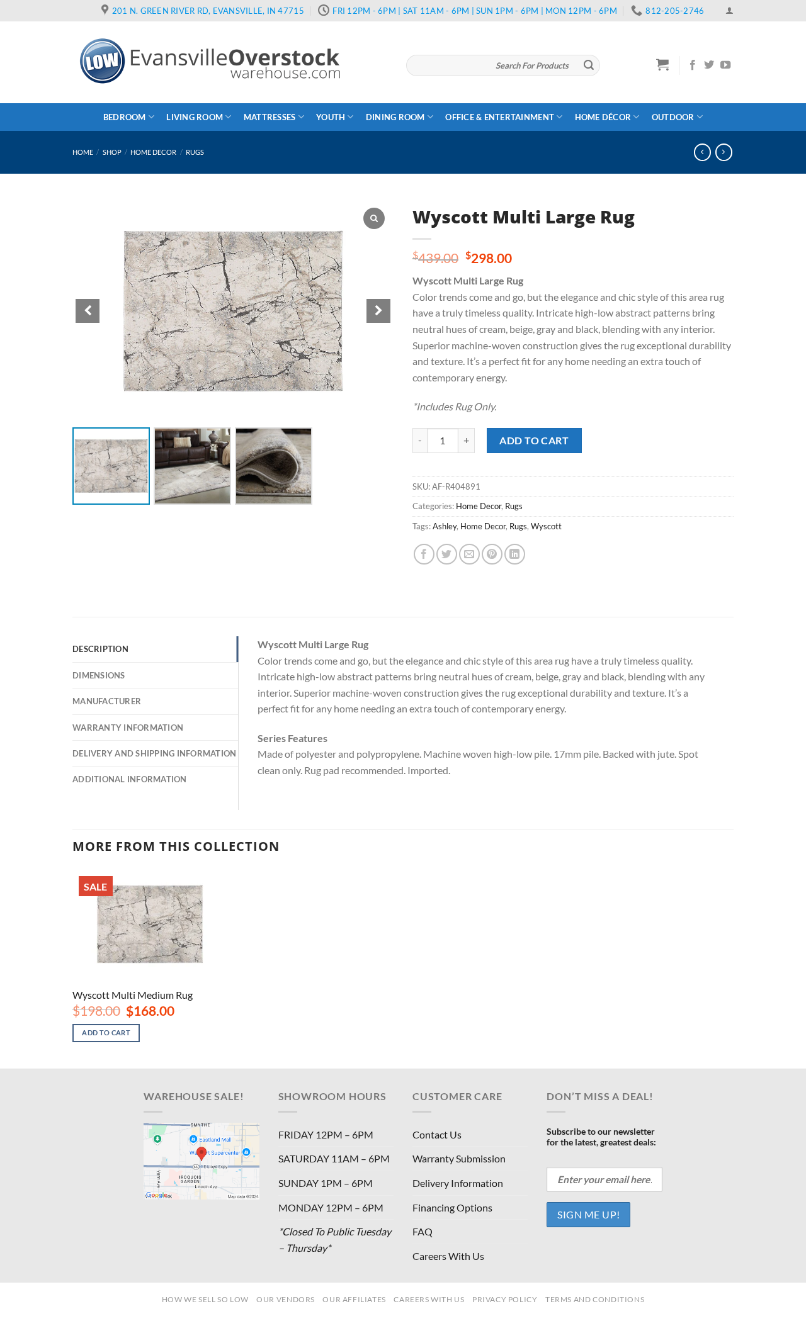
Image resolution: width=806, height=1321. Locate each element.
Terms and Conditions (594, 1299)
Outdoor (673, 117)
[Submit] (588, 65)
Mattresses (270, 117)
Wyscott (546, 526)
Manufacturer (106, 701)
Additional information (129, 779)
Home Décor (603, 117)
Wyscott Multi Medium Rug (132, 995)
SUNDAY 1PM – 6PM (325, 1183)
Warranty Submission (459, 1158)
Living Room (194, 117)
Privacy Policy (505, 1299)
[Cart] (662, 64)
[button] (378, 311)
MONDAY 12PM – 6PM (330, 1207)
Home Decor (153, 152)
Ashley (445, 526)
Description (100, 649)
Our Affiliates (354, 1299)
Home (82, 152)
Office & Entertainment (499, 117)
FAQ (422, 1231)
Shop (112, 152)
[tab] (155, 648)
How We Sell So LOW (205, 1299)
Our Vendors (285, 1299)
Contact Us (437, 1134)
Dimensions (98, 675)
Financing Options (452, 1207)
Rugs (195, 152)
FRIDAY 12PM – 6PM (325, 1134)
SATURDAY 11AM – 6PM (334, 1158)
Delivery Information (457, 1183)
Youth (330, 117)
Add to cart (534, 440)
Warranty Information (127, 727)
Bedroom (124, 117)
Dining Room (395, 117)
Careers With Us (448, 1256)
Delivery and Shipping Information (154, 753)
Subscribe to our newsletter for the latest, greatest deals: (601, 1136)
